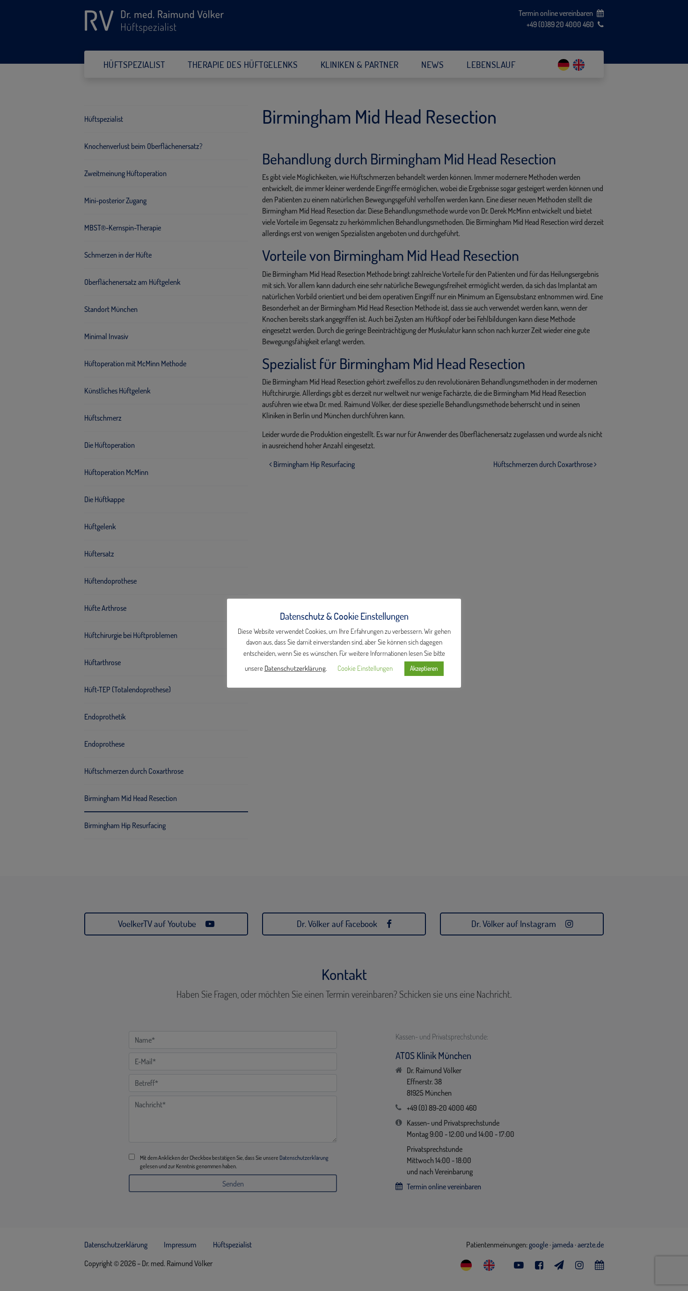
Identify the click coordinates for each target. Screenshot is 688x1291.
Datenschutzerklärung (295, 668)
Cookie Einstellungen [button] (365, 668)
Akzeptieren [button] (424, 668)
